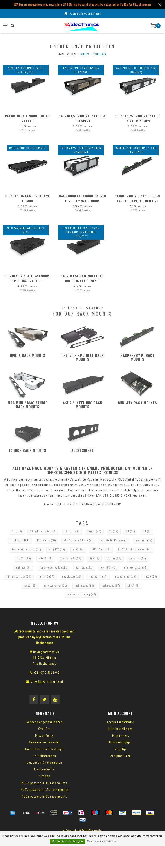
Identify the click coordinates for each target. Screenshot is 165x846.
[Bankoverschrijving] (26, 812)
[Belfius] (40, 812)
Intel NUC (20, 540)
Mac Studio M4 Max (114, 540)
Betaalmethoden (44, 756)
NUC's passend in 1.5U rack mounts (44, 789)
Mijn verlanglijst (120, 742)
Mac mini (144, 540)
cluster (114, 558)
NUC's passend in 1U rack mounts (44, 783)
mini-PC (46, 576)
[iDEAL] (81, 812)
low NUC (108, 567)
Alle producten (120, 756)
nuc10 (150, 576)
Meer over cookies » (101, 841)
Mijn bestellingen (120, 729)
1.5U (17, 531)
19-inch (71, 531)
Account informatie (120, 722)
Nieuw (84, 54)
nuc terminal (125, 576)
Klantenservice (44, 769)
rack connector (55, 585)
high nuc (23, 567)
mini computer (135, 567)
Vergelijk (121, 749)
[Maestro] (95, 812)
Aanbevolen (67, 54)
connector (137, 558)
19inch (94, 531)
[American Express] (12, 812)
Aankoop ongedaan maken (44, 722)
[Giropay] (67, 812)
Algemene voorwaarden (45, 742)
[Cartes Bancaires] (54, 812)
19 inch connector (43, 531)
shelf (134, 585)
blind (94, 558)
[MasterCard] (109, 812)
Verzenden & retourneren (44, 762)
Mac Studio (46, 540)
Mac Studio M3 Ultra (78, 540)
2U (130, 531)
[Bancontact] (122, 812)
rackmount (111, 585)
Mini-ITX (57, 549)
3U (147, 531)
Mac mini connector (26, 549)
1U (113, 531)
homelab (84, 567)
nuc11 (30, 585)
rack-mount (84, 585)
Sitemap (44, 776)
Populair (99, 54)
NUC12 (24, 558)
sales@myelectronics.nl (47, 682)
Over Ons (44, 729)
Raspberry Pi (70, 558)
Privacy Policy (44, 736)
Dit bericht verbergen (67, 841)
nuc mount (98, 576)
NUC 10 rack (101, 549)
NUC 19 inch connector (134, 549)
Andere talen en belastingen (44, 749)
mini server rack (18, 576)
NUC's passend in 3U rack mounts (44, 796)
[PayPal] (136, 812)
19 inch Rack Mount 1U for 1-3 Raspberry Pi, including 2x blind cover (137, 201)
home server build (53, 567)
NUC (78, 549)
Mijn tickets (120, 736)
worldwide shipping (81, 594)
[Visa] (150, 812)
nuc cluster (71, 576)
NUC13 (46, 558)
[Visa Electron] (82, 820)
